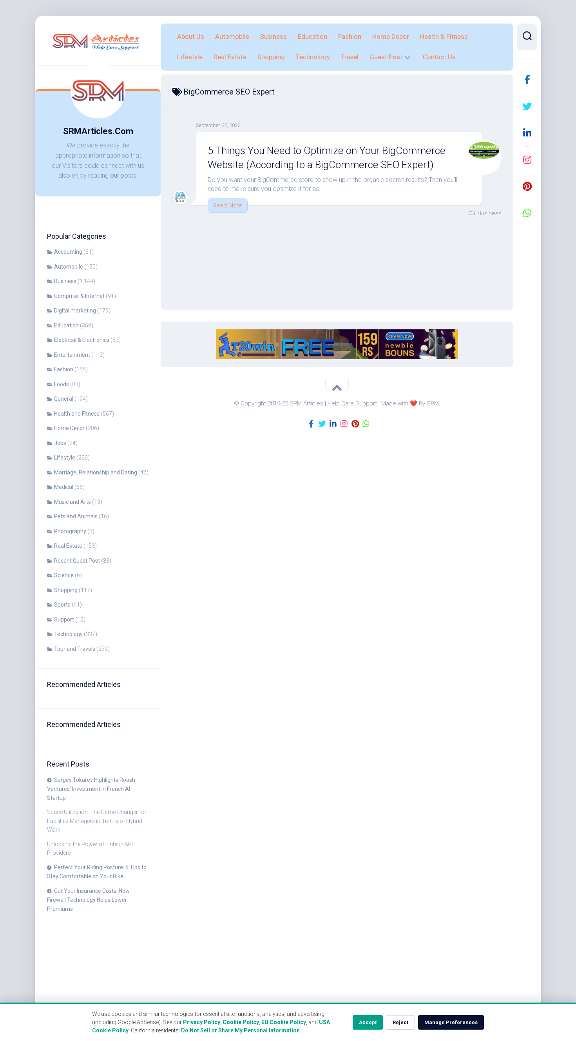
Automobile (68, 266)
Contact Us (439, 57)
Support (64, 619)
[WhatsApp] (527, 213)
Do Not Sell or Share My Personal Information (240, 1030)
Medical (63, 487)
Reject (400, 1022)
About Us (190, 36)
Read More (227, 205)
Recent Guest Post (77, 561)
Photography (70, 531)
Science (64, 575)
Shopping (66, 590)
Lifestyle (64, 457)
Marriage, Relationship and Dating (95, 472)
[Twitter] (527, 106)
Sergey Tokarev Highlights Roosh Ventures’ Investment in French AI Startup (91, 789)
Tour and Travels (74, 649)
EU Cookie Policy (283, 1022)
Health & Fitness (444, 36)
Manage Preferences (451, 1022)
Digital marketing (75, 310)
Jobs (60, 443)
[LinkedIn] (527, 133)
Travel (350, 57)
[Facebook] (527, 79)
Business (65, 281)
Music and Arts (72, 502)
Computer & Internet (79, 296)
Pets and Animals (76, 516)
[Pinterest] (527, 186)
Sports (62, 604)
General (63, 399)
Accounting (68, 252)
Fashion (63, 369)
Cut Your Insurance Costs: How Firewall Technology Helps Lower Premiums (88, 900)
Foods (61, 384)
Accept (368, 1022)
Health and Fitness (77, 414)
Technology (68, 634)
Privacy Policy (201, 1022)
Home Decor (69, 428)
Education (66, 325)
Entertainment (72, 355)
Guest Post (386, 57)
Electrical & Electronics (81, 340)
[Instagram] (527, 159)
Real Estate (68, 546)
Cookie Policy (241, 1022)
